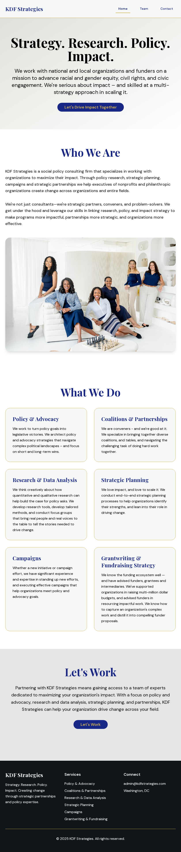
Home (123, 9)
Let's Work (91, 724)
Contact (166, 9)
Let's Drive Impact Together (90, 107)
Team (144, 9)
